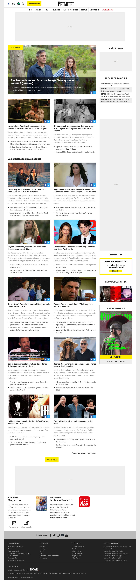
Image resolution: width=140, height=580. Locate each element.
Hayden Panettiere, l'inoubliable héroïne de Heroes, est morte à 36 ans (27, 248)
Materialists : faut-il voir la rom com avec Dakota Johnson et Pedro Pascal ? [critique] (27, 127)
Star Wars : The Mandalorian (49, 556)
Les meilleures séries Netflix (113, 551)
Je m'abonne (116, 357)
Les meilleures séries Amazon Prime (116, 553)
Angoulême (94, 10)
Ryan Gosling (76, 549)
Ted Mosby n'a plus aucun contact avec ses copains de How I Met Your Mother (27, 190)
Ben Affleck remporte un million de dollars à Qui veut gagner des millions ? (27, 365)
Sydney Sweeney (77, 553)
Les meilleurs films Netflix (112, 558)
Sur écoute (43, 558)
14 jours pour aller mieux (16, 560)
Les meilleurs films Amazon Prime (115, 560)
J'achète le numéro (116, 362)
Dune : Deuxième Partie (15, 546)
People (84, 10)
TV (47, 10)
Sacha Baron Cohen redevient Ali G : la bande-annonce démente (115, 90)
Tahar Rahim (76, 558)
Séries (38, 10)
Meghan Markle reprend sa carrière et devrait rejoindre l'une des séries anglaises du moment (75, 190)
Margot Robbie (76, 556)
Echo (41, 553)
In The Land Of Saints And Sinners (19, 553)
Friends (42, 546)
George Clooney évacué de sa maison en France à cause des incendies (75, 365)
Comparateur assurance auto (16, 573)
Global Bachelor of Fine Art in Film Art (37, 573)
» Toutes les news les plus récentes (83, 453)
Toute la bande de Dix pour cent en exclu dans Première (115, 85)
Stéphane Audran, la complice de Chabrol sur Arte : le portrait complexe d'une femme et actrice (74, 128)
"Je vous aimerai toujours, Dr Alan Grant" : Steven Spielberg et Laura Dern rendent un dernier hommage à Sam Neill (75, 324)
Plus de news (52, 460)
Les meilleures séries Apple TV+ (114, 556)
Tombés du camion (14, 551)
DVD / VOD (56, 10)
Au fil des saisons (13, 556)
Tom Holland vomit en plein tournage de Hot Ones (73, 422)
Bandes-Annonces (70, 10)
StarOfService (53, 573)
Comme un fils (12, 558)
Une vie (10, 549)
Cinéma (29, 10)
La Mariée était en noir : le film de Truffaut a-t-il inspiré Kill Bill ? (28, 422)
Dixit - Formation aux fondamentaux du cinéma (72, 573)
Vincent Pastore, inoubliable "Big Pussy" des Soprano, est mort (73, 305)
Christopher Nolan (78, 546)
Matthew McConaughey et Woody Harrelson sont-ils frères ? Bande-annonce (115, 95)
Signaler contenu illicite (26, 577)
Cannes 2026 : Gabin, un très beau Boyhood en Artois (75, 152)
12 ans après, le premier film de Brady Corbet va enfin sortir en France (115, 100)
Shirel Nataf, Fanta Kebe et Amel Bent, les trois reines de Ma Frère (29, 305)
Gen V (42, 551)
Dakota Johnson (77, 551)
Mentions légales (13, 577)
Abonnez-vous (34, 4)
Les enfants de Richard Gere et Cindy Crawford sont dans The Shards (74, 248)
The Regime (44, 549)
